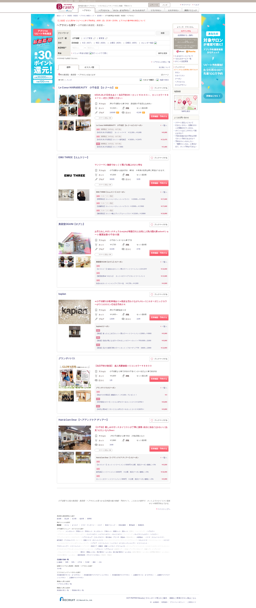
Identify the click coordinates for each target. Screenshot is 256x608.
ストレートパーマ (158, 537)
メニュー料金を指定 (81, 53)
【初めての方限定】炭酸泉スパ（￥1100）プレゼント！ (116, 395)
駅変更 (101, 38)
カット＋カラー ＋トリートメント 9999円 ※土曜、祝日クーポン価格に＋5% (124, 479)
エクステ (166, 540)
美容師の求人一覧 (63, 590)
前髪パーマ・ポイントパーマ (93, 540)
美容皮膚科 (122, 525)
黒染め (123, 537)
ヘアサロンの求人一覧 (161, 62)
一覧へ (164, 125)
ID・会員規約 (154, 602)
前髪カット (117, 531)
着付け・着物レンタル (88, 552)
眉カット (125, 531)
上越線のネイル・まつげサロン (143, 575)
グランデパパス (67, 358)
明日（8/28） (101, 43)
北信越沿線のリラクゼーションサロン (96, 575)
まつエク (75, 525)
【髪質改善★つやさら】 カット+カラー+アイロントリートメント (120, 276)
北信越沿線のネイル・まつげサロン (69, 575)
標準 (69, 67)
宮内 (72, 562)
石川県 (74, 518)
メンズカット (70, 531)
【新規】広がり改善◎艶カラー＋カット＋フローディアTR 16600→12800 (123, 348)
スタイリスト (180, 76)
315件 (112, 249)
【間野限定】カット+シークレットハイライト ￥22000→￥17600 (120, 199)
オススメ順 (89, 67)
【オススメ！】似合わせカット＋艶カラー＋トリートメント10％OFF (121, 269)
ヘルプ (196, 5)
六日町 (87, 562)
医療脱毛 (141, 525)
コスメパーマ (142, 540)
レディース (154, 5)
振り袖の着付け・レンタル (122, 552)
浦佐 (94, 562)
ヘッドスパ (114, 543)
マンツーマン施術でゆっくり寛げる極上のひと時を (118, 165)
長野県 (89, 518)
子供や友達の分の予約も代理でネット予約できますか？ (185, 137)
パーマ (148, 537)
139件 (112, 319)
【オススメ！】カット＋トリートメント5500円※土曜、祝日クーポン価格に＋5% (126, 465)
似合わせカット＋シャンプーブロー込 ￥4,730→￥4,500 (117, 283)
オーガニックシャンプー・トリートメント (133, 543)
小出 (100, 562)
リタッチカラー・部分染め (103, 537)
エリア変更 (87, 38)
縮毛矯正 (60, 540)
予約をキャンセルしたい (184, 141)
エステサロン (173, 10)
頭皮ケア (94, 546)
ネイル (66, 525)
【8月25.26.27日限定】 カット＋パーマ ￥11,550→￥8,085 (118, 132)
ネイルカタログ (138, 10)
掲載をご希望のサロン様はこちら (182, 598)
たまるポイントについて (184, 56)
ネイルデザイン (180, 85)
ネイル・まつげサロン (121, 10)
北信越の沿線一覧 (63, 559)
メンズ (164, 5)
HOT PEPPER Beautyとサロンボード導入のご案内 (146, 598)
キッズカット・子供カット (103, 531)
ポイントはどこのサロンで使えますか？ (185, 132)
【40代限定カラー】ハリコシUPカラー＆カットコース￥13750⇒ (120, 402)
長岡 (66, 562)
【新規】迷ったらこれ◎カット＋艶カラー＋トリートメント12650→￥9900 (123, 333)
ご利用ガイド (191, 602)
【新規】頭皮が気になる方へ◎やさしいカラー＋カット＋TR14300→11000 (123, 340)
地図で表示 (164, 80)
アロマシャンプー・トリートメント (69, 546)
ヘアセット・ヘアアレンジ (104, 549)
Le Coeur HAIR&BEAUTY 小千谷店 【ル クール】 (87, 87)
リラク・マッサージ (87, 525)
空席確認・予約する (159, 116)
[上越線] (59, 562)
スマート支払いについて (184, 123)
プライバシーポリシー (177, 602)
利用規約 (164, 602)
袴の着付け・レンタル (104, 552)
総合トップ (60, 15)
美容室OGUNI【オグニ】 (72, 224)
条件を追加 (162, 53)
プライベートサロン (93, 555)
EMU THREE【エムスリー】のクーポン (110, 192)
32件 (138, 179)
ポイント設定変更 (181, 61)
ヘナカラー (154, 534)
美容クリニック (190, 10)
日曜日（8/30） (131, 43)
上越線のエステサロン (76, 577)
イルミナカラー (117, 534)
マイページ (185, 5)
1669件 (113, 112)
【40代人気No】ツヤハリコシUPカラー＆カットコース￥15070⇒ (120, 409)
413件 (139, 112)
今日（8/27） (87, 43)
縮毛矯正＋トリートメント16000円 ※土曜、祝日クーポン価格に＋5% (122, 472)
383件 (112, 179)
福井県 (82, 518)
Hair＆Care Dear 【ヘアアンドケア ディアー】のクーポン (117, 457)
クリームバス (120, 546)
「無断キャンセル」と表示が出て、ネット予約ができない (185, 145)
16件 (138, 319)
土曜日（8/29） (116, 43)
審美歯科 (132, 525)
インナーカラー (92, 534)
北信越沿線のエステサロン (121, 575)
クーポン (178, 79)
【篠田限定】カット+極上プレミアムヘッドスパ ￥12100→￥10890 (120, 213)
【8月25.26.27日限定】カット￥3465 (109, 147)
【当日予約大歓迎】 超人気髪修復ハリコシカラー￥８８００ (123, 366)
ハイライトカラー (104, 534)
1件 (111, 380)
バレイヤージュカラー (141, 534)
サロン (177, 72)
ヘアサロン (86, 10)
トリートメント (103, 543)
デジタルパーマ (69, 540)
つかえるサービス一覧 (183, 59)
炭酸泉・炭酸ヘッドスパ (106, 546)
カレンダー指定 (147, 43)
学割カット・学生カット (84, 531)
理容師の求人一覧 (78, 590)
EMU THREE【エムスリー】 (74, 157)
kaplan (62, 294)
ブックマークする (160, 88)
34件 (111, 445)
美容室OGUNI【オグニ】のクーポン (109, 262)
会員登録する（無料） (186, 35)
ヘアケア (94, 543)
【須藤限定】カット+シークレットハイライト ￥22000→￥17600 (120, 206)
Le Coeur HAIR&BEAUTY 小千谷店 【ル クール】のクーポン (119, 125)
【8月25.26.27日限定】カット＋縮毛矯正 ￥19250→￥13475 (118, 139)
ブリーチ (116, 537)
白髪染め (140, 537)
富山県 (66, 518)
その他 (59, 568)
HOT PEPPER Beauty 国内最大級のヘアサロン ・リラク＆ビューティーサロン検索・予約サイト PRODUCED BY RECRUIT (66, 7)
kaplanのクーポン (102, 326)
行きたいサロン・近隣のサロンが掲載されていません (185, 126)
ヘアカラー (151, 531)
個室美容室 (81, 555)
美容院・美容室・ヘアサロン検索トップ (80, 15)
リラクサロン (156, 10)
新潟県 (99, 15)
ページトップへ (164, 509)
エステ (99, 525)
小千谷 (79, 562)
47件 (138, 249)
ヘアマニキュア (87, 537)
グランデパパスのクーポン (106, 388)
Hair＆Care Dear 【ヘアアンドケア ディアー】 (84, 420)
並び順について (164, 67)
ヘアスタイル (104, 10)
